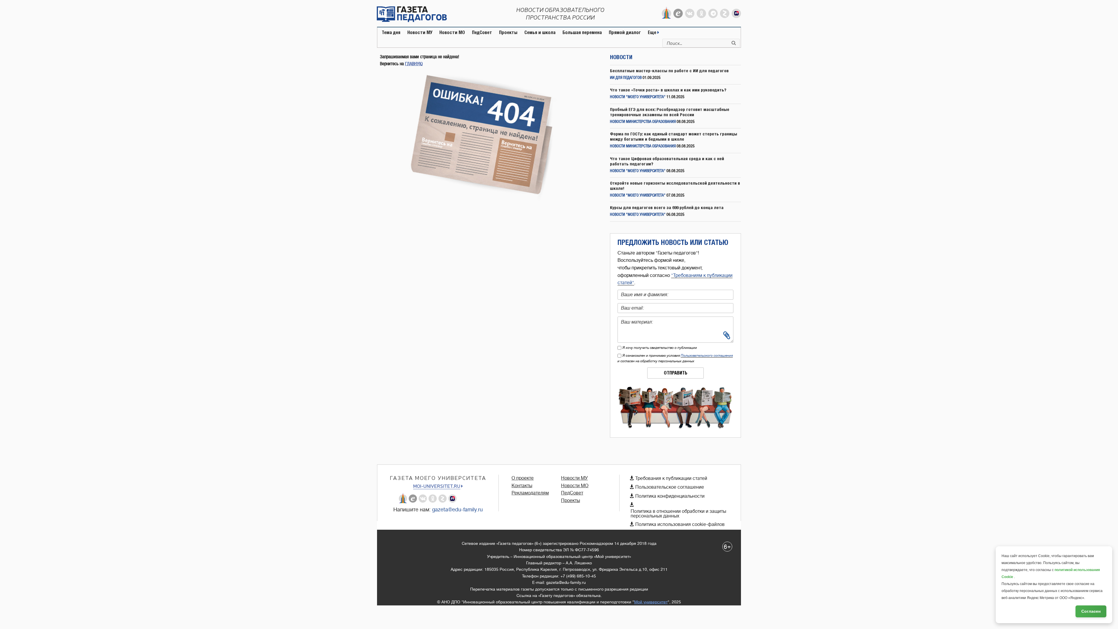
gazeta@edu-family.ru (457, 510)
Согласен (1091, 611)
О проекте (523, 478)
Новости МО (452, 32)
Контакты (522, 485)
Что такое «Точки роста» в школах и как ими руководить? (668, 89)
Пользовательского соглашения (707, 356)
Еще (652, 32)
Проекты (508, 32)
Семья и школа (540, 32)
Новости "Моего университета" (638, 97)
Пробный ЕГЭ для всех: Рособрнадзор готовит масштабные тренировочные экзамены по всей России (669, 112)
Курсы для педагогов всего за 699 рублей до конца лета (666, 207)
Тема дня (391, 32)
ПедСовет (482, 32)
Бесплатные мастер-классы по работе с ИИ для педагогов (669, 70)
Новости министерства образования (643, 122)
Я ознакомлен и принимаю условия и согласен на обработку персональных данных (675, 358)
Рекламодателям (530, 493)
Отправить (675, 373)
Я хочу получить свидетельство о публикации (659, 348)
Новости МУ (419, 32)
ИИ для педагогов (626, 78)
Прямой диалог (625, 32)
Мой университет (651, 602)
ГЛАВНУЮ (414, 64)
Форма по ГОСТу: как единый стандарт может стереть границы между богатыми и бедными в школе (673, 136)
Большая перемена (582, 32)
